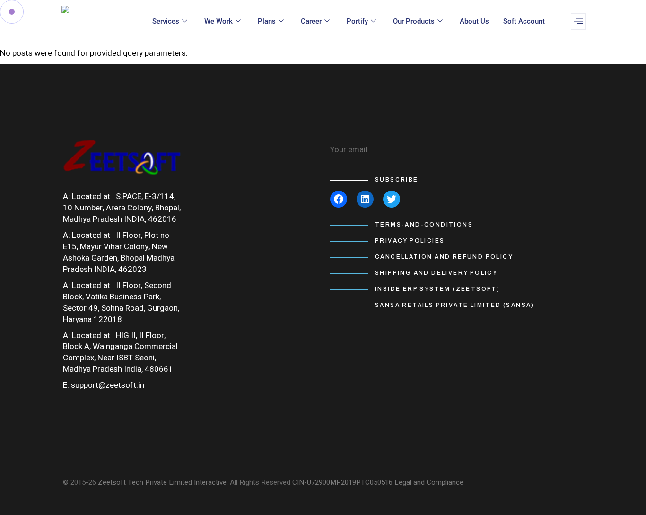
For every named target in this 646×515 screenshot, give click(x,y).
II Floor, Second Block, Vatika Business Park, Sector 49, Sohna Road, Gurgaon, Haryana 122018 (121, 302)
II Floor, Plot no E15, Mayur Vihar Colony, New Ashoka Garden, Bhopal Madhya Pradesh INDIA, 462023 (119, 252)
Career (311, 21)
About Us (474, 21)
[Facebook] (338, 199)
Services (165, 21)
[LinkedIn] (365, 199)
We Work (218, 21)
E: (66, 385)
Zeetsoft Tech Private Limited (145, 482)
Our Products (414, 21)
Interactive (210, 482)
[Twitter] (391, 199)
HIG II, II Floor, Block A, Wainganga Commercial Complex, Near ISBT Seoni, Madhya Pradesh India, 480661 (120, 352)
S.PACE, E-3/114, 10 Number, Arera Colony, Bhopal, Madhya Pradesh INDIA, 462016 (122, 208)
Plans (267, 21)
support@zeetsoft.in (107, 385)
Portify (357, 21)
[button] (578, 21)
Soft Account (524, 21)
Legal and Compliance (428, 482)
